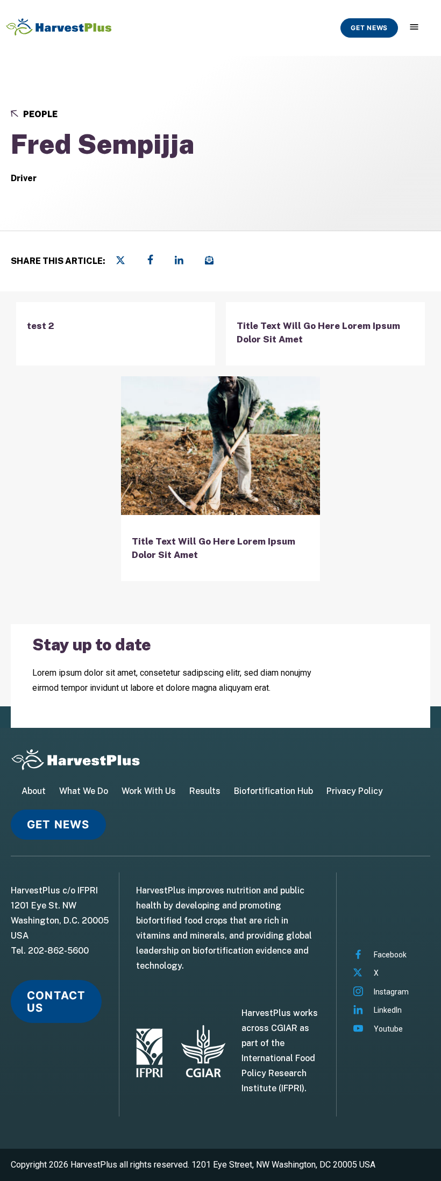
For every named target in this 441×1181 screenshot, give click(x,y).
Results (204, 791)
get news (369, 28)
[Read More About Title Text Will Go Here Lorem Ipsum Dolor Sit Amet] (325, 334)
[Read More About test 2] (115, 334)
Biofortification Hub (273, 791)
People (40, 114)
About (34, 791)
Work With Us (149, 791)
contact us (56, 1001)
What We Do (83, 791)
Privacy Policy (354, 791)
